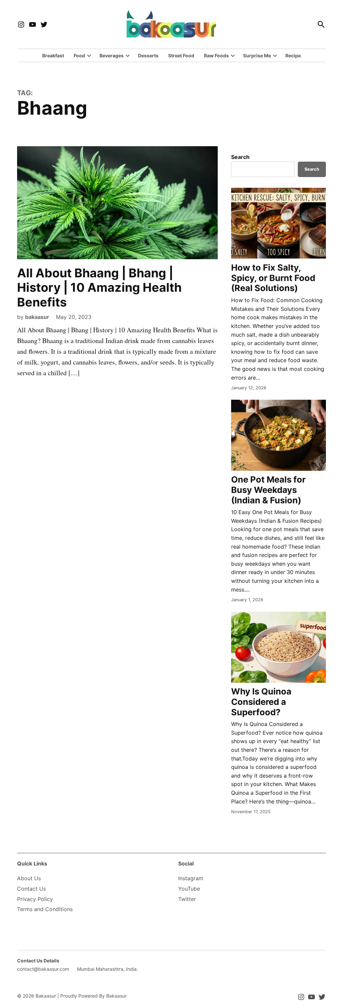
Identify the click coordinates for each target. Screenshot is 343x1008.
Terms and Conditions (45, 909)
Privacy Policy (35, 899)
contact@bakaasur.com (43, 969)
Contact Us (31, 888)
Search (240, 157)
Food (79, 55)
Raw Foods (216, 55)
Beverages (111, 55)
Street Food (181, 55)
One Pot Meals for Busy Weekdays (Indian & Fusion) (268, 489)
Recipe (293, 55)
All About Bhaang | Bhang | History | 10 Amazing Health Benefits (99, 287)
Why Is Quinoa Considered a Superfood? (261, 701)
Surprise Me (257, 55)
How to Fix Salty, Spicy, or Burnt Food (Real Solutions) (273, 277)
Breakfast (53, 55)
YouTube (189, 888)
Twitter (187, 899)
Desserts (148, 55)
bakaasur (37, 317)
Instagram (190, 878)
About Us (29, 878)
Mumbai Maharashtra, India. (107, 969)
